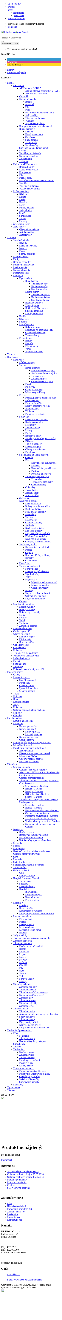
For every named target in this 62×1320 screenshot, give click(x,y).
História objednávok (16, 1206)
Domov (10, 69)
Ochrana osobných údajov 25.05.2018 (25, 1174)
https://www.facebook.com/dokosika (24, 1279)
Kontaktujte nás (14, 1219)
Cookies (11, 1185)
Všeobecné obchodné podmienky (23, 1171)
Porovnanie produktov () (19, 1209)
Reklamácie (12, 1214)
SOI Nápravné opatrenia (18, 1188)
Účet (9, 1203)
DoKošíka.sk (13, 1274)
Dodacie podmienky (16, 1182)
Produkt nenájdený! (16, 72)
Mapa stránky (13, 1217)
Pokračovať (6, 1160)
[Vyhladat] (2, 41)
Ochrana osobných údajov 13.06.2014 (25, 1177)
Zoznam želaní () (16, 1211)
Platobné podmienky (17, 1179)
